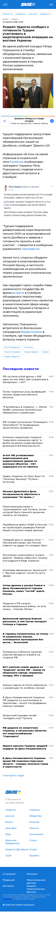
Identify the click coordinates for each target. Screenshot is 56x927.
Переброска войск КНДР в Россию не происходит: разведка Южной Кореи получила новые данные (25, 527)
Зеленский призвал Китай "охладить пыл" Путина (19, 717)
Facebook (17, 161)
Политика (28, 347)
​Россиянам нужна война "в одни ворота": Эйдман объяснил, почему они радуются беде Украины (25, 558)
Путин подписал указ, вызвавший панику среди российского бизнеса (24, 394)
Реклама (32, 874)
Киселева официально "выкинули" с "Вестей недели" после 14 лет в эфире (25, 573)
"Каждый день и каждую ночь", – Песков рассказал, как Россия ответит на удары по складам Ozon (25, 542)
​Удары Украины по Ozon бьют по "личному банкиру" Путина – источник (24, 479)
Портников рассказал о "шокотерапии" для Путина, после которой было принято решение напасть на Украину (24, 510)
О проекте (9, 874)
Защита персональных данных (36, 889)
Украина (15, 19)
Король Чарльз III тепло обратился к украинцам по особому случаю (25, 686)
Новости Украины (12, 352)
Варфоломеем (31, 332)
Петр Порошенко (12, 347)
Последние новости (21, 369)
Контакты (8, 886)
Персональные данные (36, 881)
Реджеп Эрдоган (11, 356)
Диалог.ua (7, 899)
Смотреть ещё (13, 775)
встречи (18, 292)
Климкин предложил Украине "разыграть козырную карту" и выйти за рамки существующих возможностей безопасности (23, 441)
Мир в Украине (31, 352)
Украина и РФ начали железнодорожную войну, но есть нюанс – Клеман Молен (24, 606)
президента (30, 249)
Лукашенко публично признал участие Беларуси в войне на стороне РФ (22, 654)
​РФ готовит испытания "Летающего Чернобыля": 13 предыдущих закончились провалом (25, 425)
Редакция (9, 880)
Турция (45, 352)
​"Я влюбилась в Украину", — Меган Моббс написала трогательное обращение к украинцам (25, 410)
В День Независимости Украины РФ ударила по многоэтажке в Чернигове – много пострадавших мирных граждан (24, 701)
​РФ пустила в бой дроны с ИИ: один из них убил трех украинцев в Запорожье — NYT (25, 379)
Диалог (5, 19)
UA (51, 4)
